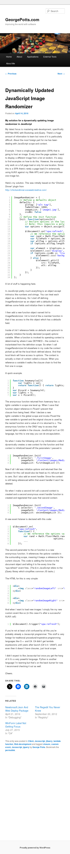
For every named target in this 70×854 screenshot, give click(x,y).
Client (31, 741)
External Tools (49, 56)
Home (9, 56)
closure (46, 744)
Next (61, 73)
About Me (10, 63)
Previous (10, 73)
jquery (26, 747)
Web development (22, 744)
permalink (10, 750)
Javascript (40, 741)
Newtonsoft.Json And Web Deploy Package (16, 708)
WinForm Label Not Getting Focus (15, 724)
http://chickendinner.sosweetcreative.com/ (26, 189)
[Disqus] (35, 797)
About (19, 56)
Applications (32, 56)
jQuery (49, 741)
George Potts (38, 747)
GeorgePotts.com (22, 19)
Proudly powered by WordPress (35, 847)
